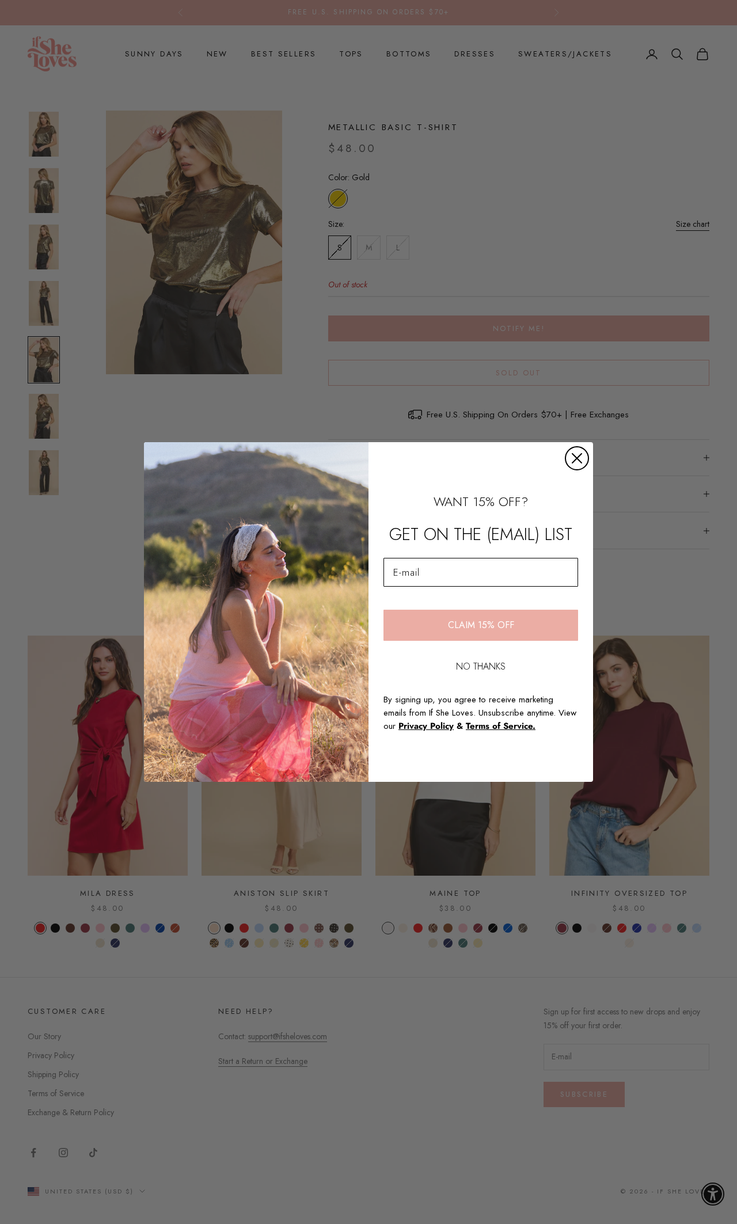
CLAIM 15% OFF (481, 625)
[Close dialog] (576, 458)
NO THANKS (481, 666)
